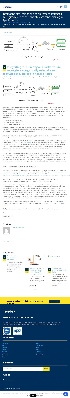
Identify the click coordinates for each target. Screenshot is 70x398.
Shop (37, 349)
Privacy (4, 345)
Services (4, 351)
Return (4, 357)
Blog (37, 343)
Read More (39, 395)
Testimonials (40, 345)
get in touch (54, 302)
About (4, 349)
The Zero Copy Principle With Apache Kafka (59, 270)
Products (38, 351)
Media (38, 347)
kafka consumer (60, 77)
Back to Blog (8, 33)
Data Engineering (33, 77)
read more (10, 271)
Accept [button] (33, 395)
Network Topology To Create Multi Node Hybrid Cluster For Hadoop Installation (37, 271)
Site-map (5, 353)
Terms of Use (40, 355)
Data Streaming (52, 77)
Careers (4, 347)
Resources (39, 353)
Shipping (4, 355)
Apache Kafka (21, 77)
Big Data (27, 77)
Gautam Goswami (10, 77)
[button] (33, 289)
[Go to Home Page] (3, 23)
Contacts (5, 343)
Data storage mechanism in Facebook (12, 258)
